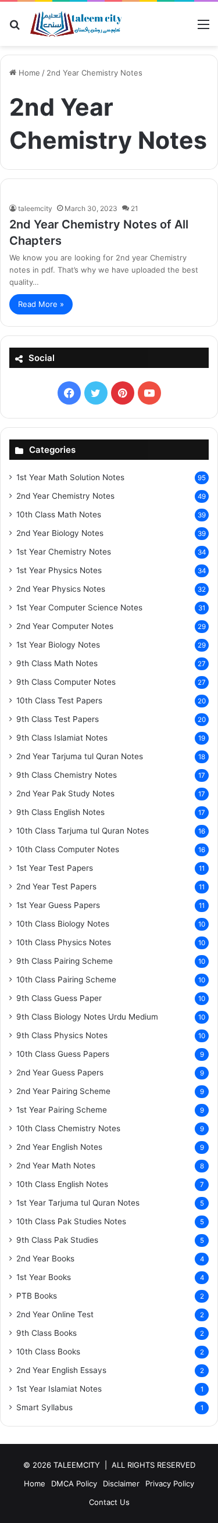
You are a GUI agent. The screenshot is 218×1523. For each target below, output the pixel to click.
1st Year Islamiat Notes (59, 1388)
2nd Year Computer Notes (64, 626)
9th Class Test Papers (57, 719)
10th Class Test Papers (59, 700)
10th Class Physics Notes (63, 942)
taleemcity (35, 208)
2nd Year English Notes (59, 1147)
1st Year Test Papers (54, 868)
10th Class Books (48, 1351)
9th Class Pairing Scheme (64, 961)
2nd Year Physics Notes (60, 589)
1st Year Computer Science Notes (79, 607)
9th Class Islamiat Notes (62, 737)
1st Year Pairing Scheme (61, 1109)
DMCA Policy (74, 1483)
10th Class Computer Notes (67, 849)
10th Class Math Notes (58, 514)
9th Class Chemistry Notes (66, 775)
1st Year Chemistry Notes (63, 551)
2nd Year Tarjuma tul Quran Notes (79, 756)
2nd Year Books (45, 1258)
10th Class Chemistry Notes (68, 1128)
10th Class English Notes (62, 1184)
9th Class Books (46, 1333)
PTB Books (36, 1295)
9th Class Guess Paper (59, 998)
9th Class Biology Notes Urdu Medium (87, 1016)
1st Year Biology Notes (58, 644)
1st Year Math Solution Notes (70, 477)
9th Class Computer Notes (66, 682)
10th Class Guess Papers (62, 1054)
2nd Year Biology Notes (59, 533)
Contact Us (109, 1502)
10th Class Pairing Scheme (66, 979)
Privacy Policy (169, 1483)
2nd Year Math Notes (55, 1165)
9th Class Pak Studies (57, 1240)
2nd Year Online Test (55, 1314)
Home (28, 72)
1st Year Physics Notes (59, 570)
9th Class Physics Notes (62, 1035)
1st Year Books (43, 1277)
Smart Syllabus (44, 1407)
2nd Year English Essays (61, 1370)
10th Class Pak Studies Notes (71, 1221)
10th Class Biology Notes (62, 923)
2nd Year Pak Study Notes (65, 793)
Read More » (41, 304)
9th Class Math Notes (57, 663)
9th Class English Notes (60, 812)
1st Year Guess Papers (58, 905)
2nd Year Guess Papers (59, 1072)
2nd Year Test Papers (56, 886)
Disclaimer (121, 1483)
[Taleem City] (75, 24)
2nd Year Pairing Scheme (63, 1091)
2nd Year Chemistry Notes (65, 495)
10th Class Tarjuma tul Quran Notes (82, 830)
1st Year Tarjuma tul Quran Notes (78, 1202)
